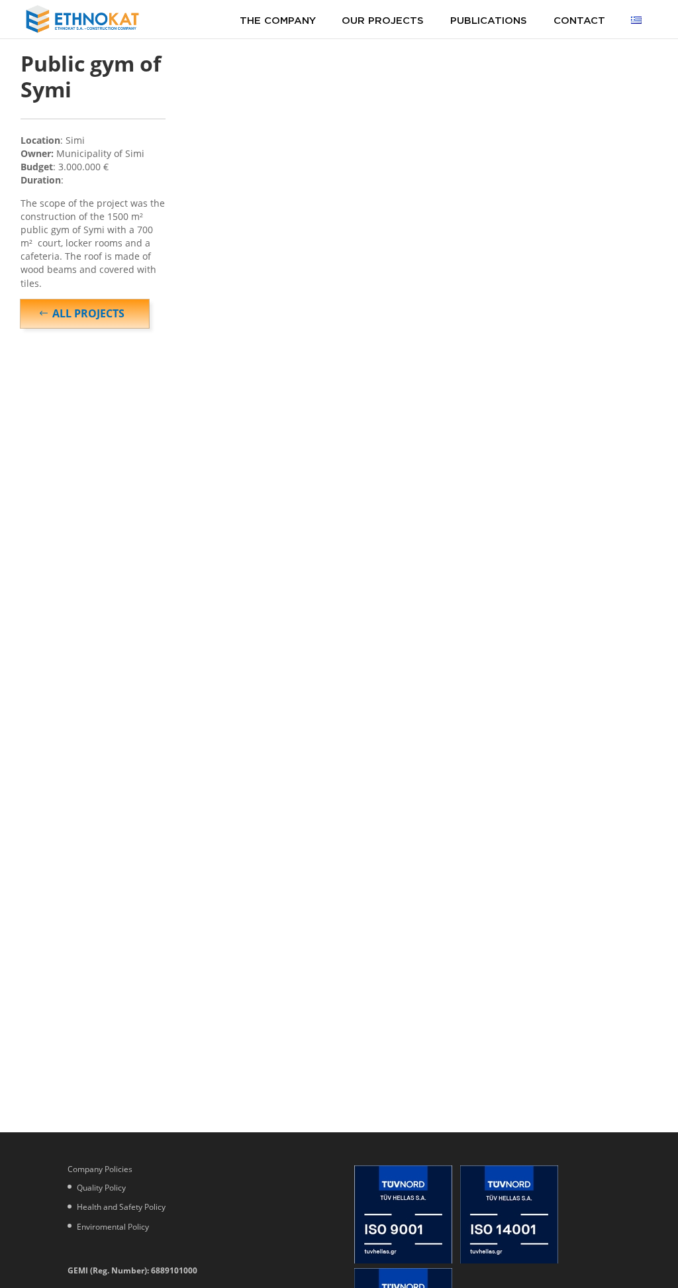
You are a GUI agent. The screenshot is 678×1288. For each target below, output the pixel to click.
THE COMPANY (278, 20)
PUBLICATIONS (488, 20)
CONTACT (579, 20)
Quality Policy (101, 1187)
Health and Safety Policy (121, 1206)
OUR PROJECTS (383, 20)
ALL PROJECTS (88, 313)
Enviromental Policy (113, 1226)
